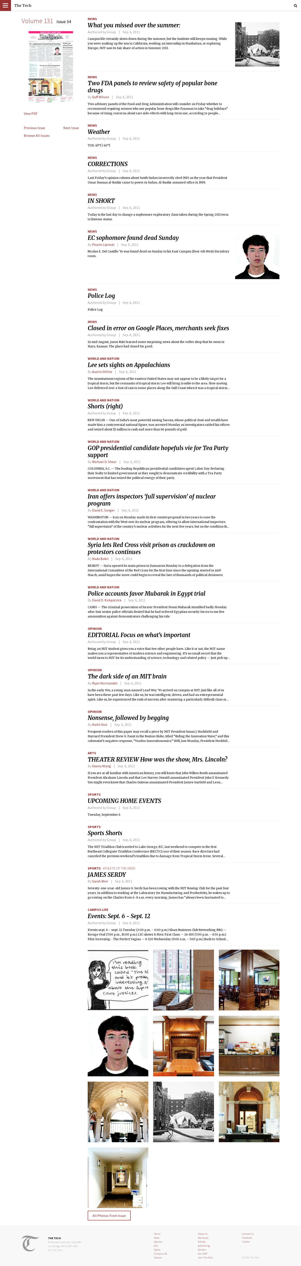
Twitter (246, 1241)
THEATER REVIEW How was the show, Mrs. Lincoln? (157, 759)
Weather (99, 131)
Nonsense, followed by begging (128, 717)
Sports (94, 794)
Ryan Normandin (104, 683)
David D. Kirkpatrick (106, 600)
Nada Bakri (100, 558)
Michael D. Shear (104, 462)
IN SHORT (101, 200)
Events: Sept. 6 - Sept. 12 (119, 916)
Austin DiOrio (102, 371)
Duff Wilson (100, 97)
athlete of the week (119, 868)
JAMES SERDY (107, 874)
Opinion (95, 628)
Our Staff (202, 1253)
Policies (202, 1241)
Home (157, 1233)
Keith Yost (100, 724)
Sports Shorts (105, 833)
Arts (92, 753)
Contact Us (248, 1233)
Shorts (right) (105, 406)
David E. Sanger (103, 510)
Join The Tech (205, 1257)
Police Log (101, 295)
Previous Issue (34, 128)
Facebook (247, 1237)
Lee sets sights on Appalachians (129, 365)
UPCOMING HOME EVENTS (124, 800)
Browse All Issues (37, 135)
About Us (203, 1233)
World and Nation (103, 358)
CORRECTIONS (108, 164)
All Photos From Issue (109, 1215)
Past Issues (203, 1237)
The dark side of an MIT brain (127, 676)
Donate (202, 1249)
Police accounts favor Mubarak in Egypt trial (146, 593)
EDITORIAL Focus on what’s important (139, 635)
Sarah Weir (100, 881)
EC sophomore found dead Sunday (133, 237)
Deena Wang (101, 766)
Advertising (204, 1245)
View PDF (30, 113)
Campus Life (98, 909)
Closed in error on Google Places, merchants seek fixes (158, 328)
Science (158, 1257)
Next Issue (71, 128)
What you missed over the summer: (134, 25)
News (92, 19)
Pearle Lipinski (103, 244)
